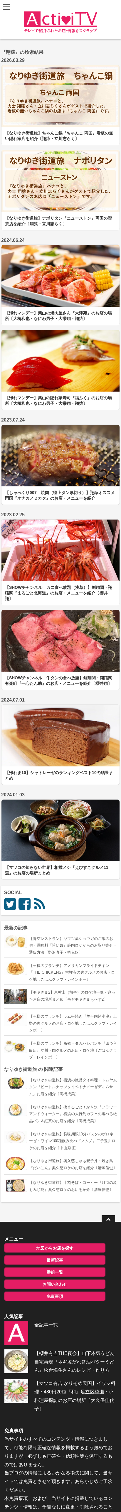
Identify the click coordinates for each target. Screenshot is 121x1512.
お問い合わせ (55, 1284)
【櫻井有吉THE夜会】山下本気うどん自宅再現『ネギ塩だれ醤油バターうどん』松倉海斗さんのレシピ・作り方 (74, 1362)
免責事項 (55, 1296)
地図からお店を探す (54, 1248)
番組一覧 (55, 1272)
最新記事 (55, 1260)
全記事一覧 (46, 1324)
